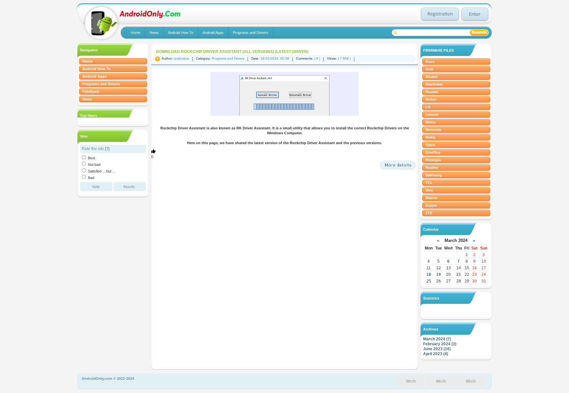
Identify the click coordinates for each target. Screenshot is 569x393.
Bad (90, 178)
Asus (429, 62)
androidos (181, 58)
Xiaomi (431, 198)
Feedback (90, 91)
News (154, 33)
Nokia (430, 137)
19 (438, 274)
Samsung (433, 175)
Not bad (93, 165)
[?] (107, 148)
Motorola (433, 130)
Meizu (430, 122)
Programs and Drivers (250, 33)
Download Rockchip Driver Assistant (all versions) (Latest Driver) (232, 51)
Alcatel (431, 77)
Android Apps (213, 33)
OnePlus (432, 152)
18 (428, 274)
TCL (429, 183)
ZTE (428, 213)
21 (458, 274)
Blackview (434, 84)
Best (91, 158)
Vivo (429, 190)
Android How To (180, 33)
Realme (431, 168)
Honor (430, 99)
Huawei (431, 92)
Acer (429, 69)
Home (135, 33)
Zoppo (431, 205)
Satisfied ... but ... (101, 171)
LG (428, 107)
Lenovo (432, 115)
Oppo (430, 145)
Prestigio (433, 160)
